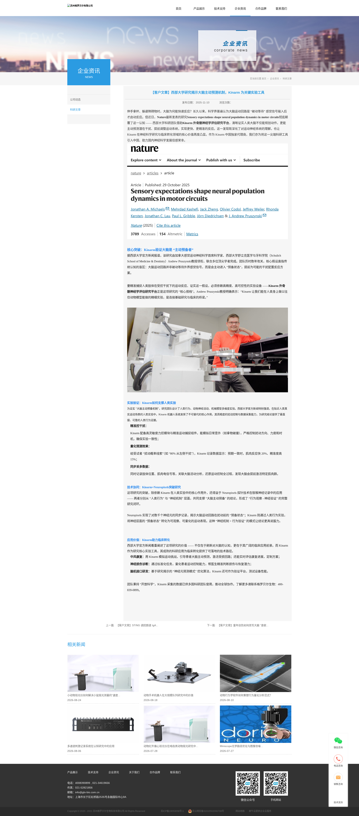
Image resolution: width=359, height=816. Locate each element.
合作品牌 (260, 8)
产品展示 (199, 8)
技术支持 (219, 8)
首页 (178, 8)
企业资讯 (240, 8)
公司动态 (75, 99)
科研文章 (75, 109)
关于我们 (134, 772)
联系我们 (281, 8)
